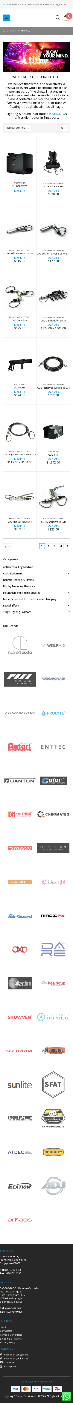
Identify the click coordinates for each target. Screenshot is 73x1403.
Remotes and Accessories (53, 183)
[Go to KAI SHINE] (20, 814)
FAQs (3, 1326)
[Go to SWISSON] (20, 848)
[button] (6, 18)
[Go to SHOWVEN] (20, 1017)
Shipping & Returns (11, 1338)
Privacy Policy (7, 1342)
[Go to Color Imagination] (53, 780)
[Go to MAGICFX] (53, 915)
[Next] (67, 546)
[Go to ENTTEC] (53, 746)
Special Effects (11, 605)
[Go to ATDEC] (20, 1152)
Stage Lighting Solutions (17, 612)
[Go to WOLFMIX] (53, 645)
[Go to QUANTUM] (20, 780)
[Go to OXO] (20, 949)
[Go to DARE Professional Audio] (53, 949)
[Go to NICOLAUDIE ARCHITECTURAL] (53, 1017)
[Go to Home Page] (4, 30)
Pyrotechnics (19, 183)
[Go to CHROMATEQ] (53, 814)
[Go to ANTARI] (20, 746)
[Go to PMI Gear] (20, 679)
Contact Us (6, 1330)
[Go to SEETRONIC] (20, 1050)
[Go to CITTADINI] (20, 983)
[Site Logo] (26, 17)
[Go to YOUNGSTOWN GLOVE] (53, 1118)
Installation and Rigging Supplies (21, 592)
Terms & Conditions (11, 1334)
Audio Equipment (13, 573)
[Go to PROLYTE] (53, 713)
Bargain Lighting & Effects (18, 580)
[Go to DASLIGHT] (53, 881)
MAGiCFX (58, 114)
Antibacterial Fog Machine (18, 567)
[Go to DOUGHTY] (53, 1152)
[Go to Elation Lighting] (20, 1185)
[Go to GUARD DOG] (53, 1050)
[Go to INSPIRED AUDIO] (20, 645)
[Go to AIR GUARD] (20, 915)
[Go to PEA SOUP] (53, 983)
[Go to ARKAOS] (20, 1219)
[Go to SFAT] (53, 1084)
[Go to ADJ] (53, 1185)
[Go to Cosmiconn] (20, 713)
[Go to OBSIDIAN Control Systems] (53, 848)
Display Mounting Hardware (19, 586)
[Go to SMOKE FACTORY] (20, 1118)
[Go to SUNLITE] (20, 1084)
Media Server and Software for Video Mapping (29, 599)
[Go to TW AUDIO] (20, 881)
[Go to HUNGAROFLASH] (53, 679)
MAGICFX (19, 191)
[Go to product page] (20, 162)
